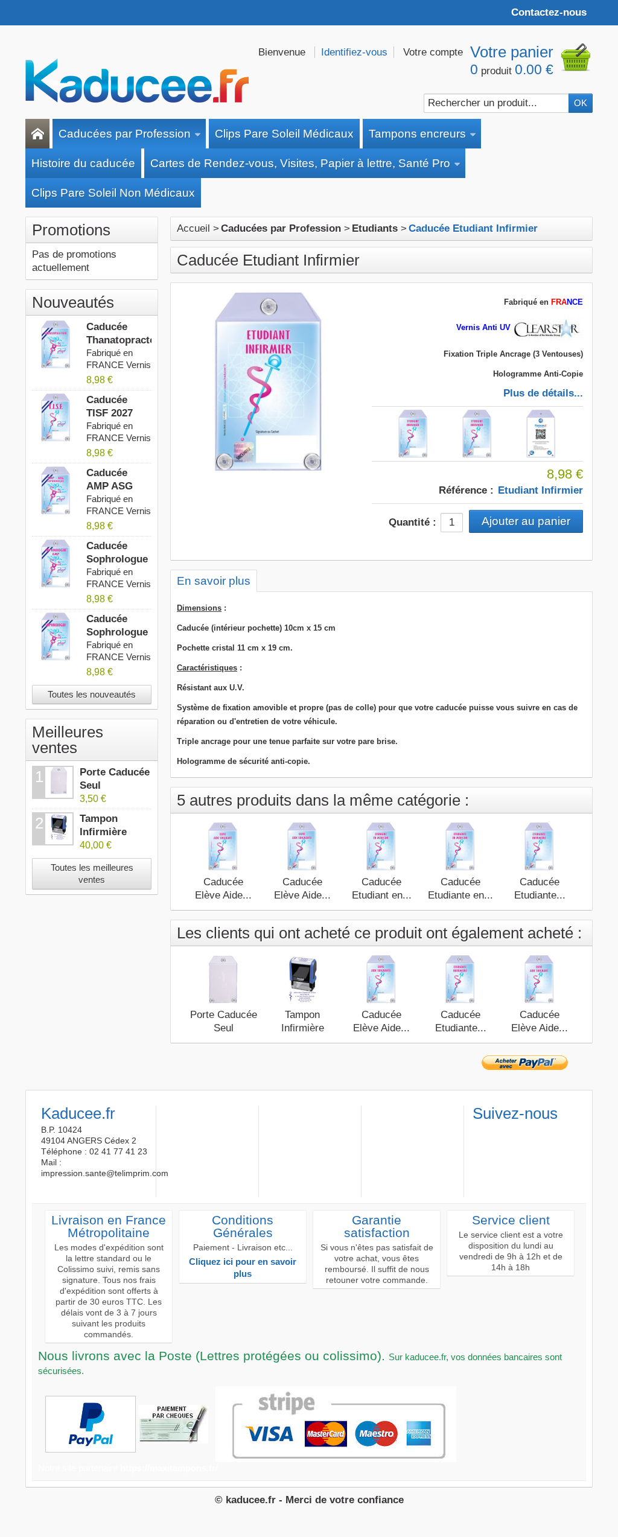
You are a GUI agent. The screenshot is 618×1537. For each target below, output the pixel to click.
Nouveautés (73, 302)
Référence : (466, 490)
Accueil (193, 228)
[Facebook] (481, 1132)
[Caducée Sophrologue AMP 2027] (56, 563)
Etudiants (375, 228)
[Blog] (540, 1132)
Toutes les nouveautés (92, 694)
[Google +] (520, 1132)
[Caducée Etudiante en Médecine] (460, 847)
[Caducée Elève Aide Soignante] (302, 847)
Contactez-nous (549, 12)
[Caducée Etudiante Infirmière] (539, 847)
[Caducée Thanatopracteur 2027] (56, 344)
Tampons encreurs (417, 133)
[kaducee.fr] (137, 81)
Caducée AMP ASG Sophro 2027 (116, 486)
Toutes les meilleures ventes (92, 873)
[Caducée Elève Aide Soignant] (223, 847)
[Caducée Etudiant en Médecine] (381, 847)
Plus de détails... (543, 393)
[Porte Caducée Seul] (223, 979)
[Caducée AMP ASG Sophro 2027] (56, 490)
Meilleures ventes (67, 740)
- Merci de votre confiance (341, 1500)
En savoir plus (213, 580)
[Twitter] (500, 1132)
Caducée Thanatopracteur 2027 (125, 340)
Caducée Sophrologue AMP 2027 (117, 559)
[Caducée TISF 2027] (56, 417)
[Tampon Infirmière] (302, 979)
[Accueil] (37, 133)
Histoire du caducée (83, 163)
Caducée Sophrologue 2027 (117, 632)
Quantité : (412, 522)
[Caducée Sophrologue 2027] (56, 637)
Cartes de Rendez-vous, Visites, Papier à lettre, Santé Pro (300, 163)
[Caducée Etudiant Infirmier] (413, 434)
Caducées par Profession (125, 133)
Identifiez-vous (354, 52)
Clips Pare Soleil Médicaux (284, 133)
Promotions (71, 230)
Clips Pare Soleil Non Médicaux (113, 192)
